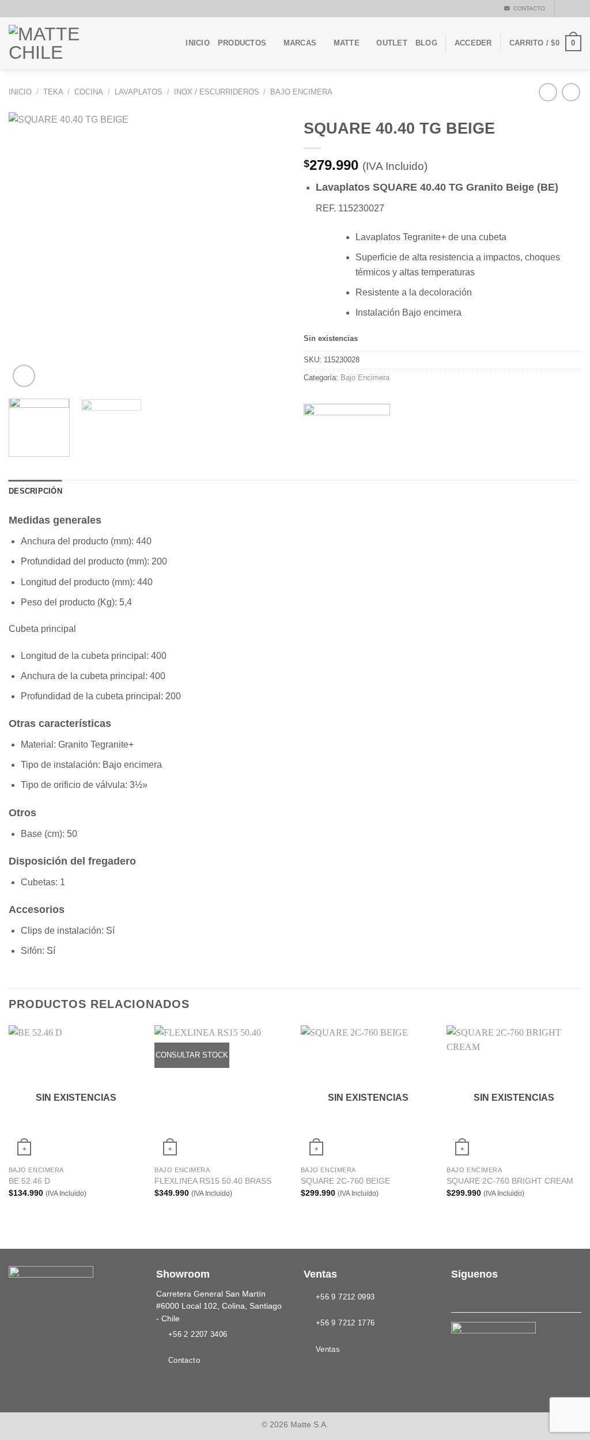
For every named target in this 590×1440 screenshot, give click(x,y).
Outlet (391, 43)
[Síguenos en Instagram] (575, 9)
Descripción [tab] (35, 491)
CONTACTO (527, 8)
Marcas (300, 43)
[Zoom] (24, 376)
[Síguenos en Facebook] (564, 9)
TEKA (53, 92)
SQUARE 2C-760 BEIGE (345, 1180)
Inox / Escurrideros (216, 92)
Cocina (88, 92)
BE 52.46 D (29, 1180)
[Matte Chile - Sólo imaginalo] (66, 43)
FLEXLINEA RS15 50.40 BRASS (212, 1180)
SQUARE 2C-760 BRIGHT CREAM (510, 1180)
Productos (242, 43)
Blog (426, 43)
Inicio (198, 43)
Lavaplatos (138, 92)
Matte (347, 43)
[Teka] (347, 413)
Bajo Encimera (301, 92)
